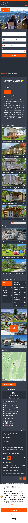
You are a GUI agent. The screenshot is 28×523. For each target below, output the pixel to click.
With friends (11, 413)
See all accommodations (19, 222)
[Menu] (26, 5)
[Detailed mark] (9, 458)
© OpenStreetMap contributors (18, 380)
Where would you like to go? (7, 31)
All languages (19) (11, 421)
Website (7, 92)
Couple (9, 409)
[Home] (5, 4)
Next (24, 478)
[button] (14, 364)
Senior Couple (11, 411)
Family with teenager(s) (13, 408)
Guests (3, 48)
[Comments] (4, 458)
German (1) (10, 425)
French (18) (10, 423)
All (9, 404)
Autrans (6, 87)
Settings (14, 519)
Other (9, 415)
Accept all (14, 510)
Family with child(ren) (13, 406)
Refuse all (14, 514)
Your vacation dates (6, 37)
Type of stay (4, 43)
